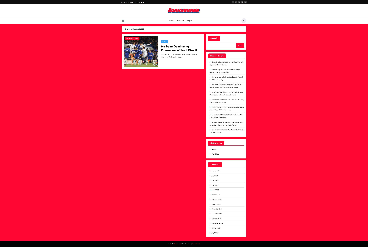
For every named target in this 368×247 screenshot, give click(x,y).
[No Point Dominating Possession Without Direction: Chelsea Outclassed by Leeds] (141, 51)
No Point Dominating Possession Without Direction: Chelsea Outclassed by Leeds (181, 48)
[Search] (237, 21)
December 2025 (217, 209)
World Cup (180, 20)
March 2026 (216, 195)
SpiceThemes (196, 244)
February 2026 (216, 199)
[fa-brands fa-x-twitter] (236, 2)
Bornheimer (177, 244)
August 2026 (216, 171)
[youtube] (245, 2)
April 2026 (215, 190)
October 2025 (216, 218)
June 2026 (215, 180)
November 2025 (217, 214)
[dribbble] (239, 2)
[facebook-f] (233, 2)
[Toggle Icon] (123, 20)
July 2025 (215, 233)
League (189, 20)
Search (214, 38)
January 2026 (216, 204)
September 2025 (217, 223)
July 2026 (215, 176)
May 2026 (215, 185)
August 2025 (216, 228)
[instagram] (242, 2)
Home (171, 20)
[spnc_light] (243, 20)
